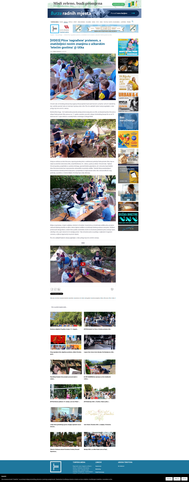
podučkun (71, 298)
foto (110, 298)
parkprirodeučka (64, 298)
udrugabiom (88, 298)
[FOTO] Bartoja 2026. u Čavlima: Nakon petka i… (96, 401)
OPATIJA (71, 22)
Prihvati (184, 478)
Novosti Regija (59, 35)
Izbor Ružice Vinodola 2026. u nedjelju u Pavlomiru (97, 424)
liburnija (52, 298)
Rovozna (106, 298)
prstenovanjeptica (96, 298)
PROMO (129, 22)
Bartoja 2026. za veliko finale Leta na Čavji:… (96, 449)
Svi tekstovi (121, 466)
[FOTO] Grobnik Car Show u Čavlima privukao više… (97, 329)
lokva (102, 298)
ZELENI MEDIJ (116, 22)
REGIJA (66, 22)
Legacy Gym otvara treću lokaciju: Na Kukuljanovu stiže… (99, 352)
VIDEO (101, 22)
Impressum (98, 466)
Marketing (98, 469)
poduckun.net (78, 298)
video (113, 298)
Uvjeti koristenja (99, 472)
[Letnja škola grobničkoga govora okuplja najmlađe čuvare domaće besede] (66, 418)
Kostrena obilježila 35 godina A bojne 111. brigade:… (64, 329)
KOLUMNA (88, 22)
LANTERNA (123, 22)
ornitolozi (57, 298)
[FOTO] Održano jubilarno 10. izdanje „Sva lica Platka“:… (65, 401)
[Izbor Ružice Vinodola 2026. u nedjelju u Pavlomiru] (99, 415)
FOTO (97, 22)
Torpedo (52, 35)
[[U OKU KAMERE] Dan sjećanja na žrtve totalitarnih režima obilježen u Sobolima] (99, 370)
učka (83, 298)
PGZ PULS (106, 22)
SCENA (93, 22)
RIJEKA (61, 22)
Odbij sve (177, 478)
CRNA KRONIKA (81, 22)
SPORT (75, 22)
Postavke (169, 478)
